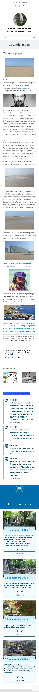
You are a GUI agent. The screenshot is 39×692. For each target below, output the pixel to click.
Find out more (19, 553)
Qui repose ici (29, 340)
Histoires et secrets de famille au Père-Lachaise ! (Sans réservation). (18, 626)
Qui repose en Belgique (18, 340)
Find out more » (15, 422)
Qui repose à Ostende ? (25, 336)
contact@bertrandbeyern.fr (19, 2)
